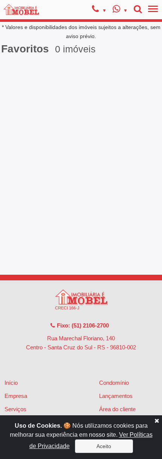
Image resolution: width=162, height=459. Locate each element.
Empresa (16, 396)
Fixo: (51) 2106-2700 (82, 325)
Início (11, 382)
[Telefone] (99, 10)
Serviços (15, 409)
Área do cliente (117, 409)
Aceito (103, 446)
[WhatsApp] (120, 10)
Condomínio (114, 382)
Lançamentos (116, 396)
